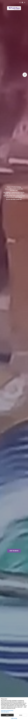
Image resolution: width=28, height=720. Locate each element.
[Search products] (25, 75)
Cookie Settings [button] (14, 718)
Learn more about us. (5, 711)
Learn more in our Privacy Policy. (7, 710)
